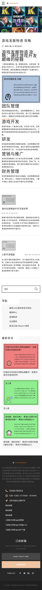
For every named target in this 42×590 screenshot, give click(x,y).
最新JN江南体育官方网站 (20, 308)
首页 (9, 26)
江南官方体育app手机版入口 (16, 525)
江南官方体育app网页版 (14, 520)
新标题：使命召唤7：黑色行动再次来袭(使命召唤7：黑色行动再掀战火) (21, 443)
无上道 (6, 408)
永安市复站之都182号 (17, 500)
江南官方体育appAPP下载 (15, 530)
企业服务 (13, 321)
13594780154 (16, 490)
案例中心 (13, 312)
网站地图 (8, 505)
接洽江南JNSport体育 (19, 326)
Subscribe (21, 564)
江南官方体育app (31, 585)
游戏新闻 (13, 317)
